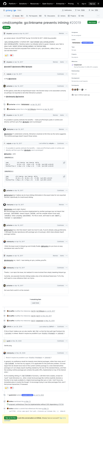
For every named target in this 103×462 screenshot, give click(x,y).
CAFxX (9, 326)
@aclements (16, 66)
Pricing (71, 4)
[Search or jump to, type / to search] (78, 3)
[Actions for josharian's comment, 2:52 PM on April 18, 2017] (66, 190)
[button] (64, 163)
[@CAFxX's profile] (4, 326)
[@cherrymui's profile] (4, 129)
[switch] (6, 55)
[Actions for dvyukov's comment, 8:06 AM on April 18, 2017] (66, 62)
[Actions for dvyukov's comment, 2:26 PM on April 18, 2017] (66, 115)
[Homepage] (4, 3)
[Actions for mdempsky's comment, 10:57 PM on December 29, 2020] (66, 353)
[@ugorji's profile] (4, 341)
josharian (9, 86)
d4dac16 (62, 411)
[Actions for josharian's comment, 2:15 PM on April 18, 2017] (66, 86)
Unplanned (39, 320)
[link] (11, 104)
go (15, 10)
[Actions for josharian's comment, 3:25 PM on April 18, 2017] (66, 225)
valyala (9, 74)
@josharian (12, 78)
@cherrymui (8, 195)
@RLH (23, 66)
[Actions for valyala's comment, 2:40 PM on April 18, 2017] (66, 143)
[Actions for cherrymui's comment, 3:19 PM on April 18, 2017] (66, 204)
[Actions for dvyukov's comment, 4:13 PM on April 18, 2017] (66, 255)
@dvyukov (7, 154)
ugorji (8, 341)
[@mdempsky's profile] (4, 241)
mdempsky (10, 241)
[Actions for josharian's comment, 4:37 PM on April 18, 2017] (66, 285)
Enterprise (60, 4)
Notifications (68, 10)
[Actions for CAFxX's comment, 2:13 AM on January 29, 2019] (66, 326)
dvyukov (9, 33)
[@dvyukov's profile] (4, 33)
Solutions (23, 4)
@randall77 (8, 66)
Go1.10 (33, 311)
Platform (12, 4)
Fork (80, 10)
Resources (34, 4)
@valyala (29, 66)
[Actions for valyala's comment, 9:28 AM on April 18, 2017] (66, 74)
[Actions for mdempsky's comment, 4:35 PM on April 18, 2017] (66, 267)
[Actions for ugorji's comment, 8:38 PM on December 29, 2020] (66, 341)
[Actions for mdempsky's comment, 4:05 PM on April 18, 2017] (66, 241)
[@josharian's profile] (4, 86)
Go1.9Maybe (32, 109)
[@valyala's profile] (4, 74)
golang (9, 10)
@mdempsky (10, 96)
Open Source (47, 4)
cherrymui (10, 129)
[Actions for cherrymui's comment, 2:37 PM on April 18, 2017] (66, 129)
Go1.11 (38, 316)
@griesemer (20, 96)
